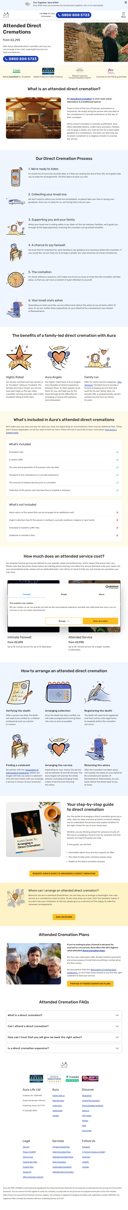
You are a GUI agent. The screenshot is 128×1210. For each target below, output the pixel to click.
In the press (57, 1105)
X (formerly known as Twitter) (93, 1152)
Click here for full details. (100, 7)
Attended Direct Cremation (63, 1172)
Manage (62, 621)
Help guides (86, 1116)
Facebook (86, 1147)
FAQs (84, 1126)
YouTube (85, 1167)
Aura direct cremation (81, 99)
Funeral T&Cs (28, 1167)
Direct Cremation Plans (61, 1152)
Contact (55, 1116)
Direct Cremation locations (92, 1105)
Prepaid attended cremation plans (90, 983)
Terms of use (28, 1157)
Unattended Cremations (62, 1167)
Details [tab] (64, 594)
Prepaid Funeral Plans (61, 1147)
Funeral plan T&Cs (30, 1162)
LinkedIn (85, 1162)
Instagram (86, 1157)
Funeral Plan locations (91, 1100)
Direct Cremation (59, 1162)
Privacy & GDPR (29, 1152)
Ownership (27, 1172)
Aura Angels (87, 1131)
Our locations (64, 917)
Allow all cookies (100, 621)
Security (26, 1147)
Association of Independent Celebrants (22, 771)
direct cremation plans (93, 950)
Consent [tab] (26, 594)
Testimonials (57, 1111)
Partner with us (58, 1095)
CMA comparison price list (33, 1177)
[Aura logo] (6, 15)
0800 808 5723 (76, 15)
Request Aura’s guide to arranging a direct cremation (64, 873)
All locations (87, 1095)
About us (85, 1111)
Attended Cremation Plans (62, 1157)
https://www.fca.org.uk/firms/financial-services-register (26, 1195)
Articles (85, 1121)
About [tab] (101, 594)
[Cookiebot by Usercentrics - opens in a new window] (107, 587)
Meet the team (58, 1100)
